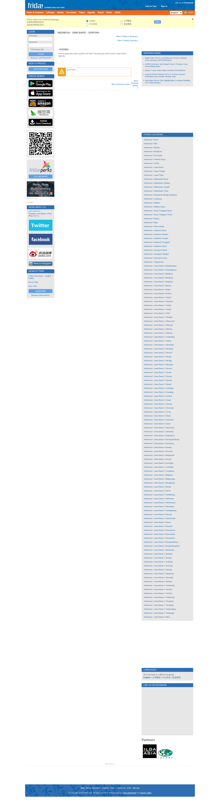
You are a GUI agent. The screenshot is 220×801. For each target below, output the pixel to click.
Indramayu (170, 428)
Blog (82, 788)
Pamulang (170, 506)
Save (157, 22)
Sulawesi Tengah (161, 238)
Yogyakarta (158, 262)
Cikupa (168, 357)
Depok (168, 416)
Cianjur (168, 305)
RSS (129, 788)
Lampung (158, 199)
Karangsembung (172, 439)
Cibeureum (170, 321)
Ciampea (169, 301)
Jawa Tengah (159, 171)
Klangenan (170, 455)
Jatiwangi (169, 432)
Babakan (169, 274)
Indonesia (64, 32)
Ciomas (169, 376)
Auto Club (33, 286)
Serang (169, 558)
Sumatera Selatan (161, 254)
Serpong (93, 32)
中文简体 (166, 677)
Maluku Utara (159, 207)
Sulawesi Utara (160, 246)
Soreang (169, 566)
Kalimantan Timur (161, 191)
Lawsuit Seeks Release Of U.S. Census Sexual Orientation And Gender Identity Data (165, 75)
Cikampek (170, 345)
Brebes (169, 293)
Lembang (169, 467)
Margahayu (170, 483)
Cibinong (169, 325)
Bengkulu (158, 151)
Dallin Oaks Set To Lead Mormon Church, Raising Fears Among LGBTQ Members (165, 59)
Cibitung (169, 329)
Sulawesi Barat (160, 230)
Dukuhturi (170, 420)
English (147, 677)
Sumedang (170, 585)
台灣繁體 (156, 677)
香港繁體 (176, 677)
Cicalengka (170, 337)
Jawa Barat (79, 32)
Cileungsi (169, 364)
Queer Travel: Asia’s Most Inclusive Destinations (165, 70)
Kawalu (169, 447)
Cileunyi (169, 368)
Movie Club (33, 282)
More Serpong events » (121, 84)
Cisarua (169, 404)
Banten (157, 147)
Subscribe (40, 291)
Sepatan (169, 554)
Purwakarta (170, 530)
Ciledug (169, 361)
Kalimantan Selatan (162, 183)
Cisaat (168, 400)
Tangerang (170, 597)
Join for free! (151, 6)
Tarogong (169, 601)
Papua (156, 218)
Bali (155, 144)
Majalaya (169, 475)
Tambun (169, 589)
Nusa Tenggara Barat (163, 211)
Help (112, 788)
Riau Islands (159, 226)
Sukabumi (170, 574)
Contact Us (120, 788)
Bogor (168, 289)
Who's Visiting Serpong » (128, 40)
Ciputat (168, 384)
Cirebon (169, 396)
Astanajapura (170, 270)
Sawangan (170, 550)
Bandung (169, 278)
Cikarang (169, 349)
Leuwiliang (170, 471)
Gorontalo (158, 155)
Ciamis (168, 297)
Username (33, 36)
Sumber (169, 581)
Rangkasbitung (172, 542)
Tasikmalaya (171, 609)
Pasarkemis (170, 518)
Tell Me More (41, 176)
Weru (168, 617)
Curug (168, 412)
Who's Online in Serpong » (127, 36)
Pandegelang (171, 510)
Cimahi (168, 372)
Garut (168, 424)
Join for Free (40, 69)
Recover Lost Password (40, 58)
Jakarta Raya (159, 159)
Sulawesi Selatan (161, 234)
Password (33, 42)
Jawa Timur (159, 175)
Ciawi (168, 313)
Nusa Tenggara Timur (163, 215)
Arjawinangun (171, 266)
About (88, 788)
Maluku (157, 203)
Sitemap (136, 788)
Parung (169, 514)
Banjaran (169, 282)
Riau (156, 222)
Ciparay (169, 380)
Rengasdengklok (173, 546)
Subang (169, 570)
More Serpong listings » (134, 84)
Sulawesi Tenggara (162, 242)
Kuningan (169, 463)
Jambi (156, 163)
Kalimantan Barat (161, 179)
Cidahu (168, 341)
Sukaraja (169, 577)
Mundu (168, 487)
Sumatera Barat (160, 250)
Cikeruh (169, 353)
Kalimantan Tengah (162, 187)
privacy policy (146, 793)
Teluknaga (170, 613)
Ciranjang (169, 388)
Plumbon (169, 526)
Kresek (169, 459)
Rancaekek (170, 534)
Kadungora (170, 435)
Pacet (168, 491)
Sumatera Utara (160, 258)
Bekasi (168, 286)
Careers (105, 788)
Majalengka (170, 479)
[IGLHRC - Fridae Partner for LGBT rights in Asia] (165, 758)
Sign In (164, 6)
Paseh (168, 522)
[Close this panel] (192, 20)
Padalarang (170, 495)
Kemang (169, 451)
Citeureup (170, 408)
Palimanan (170, 499)
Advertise (96, 788)
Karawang (170, 443)
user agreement (129, 793)
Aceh (156, 140)
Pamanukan (170, 503)
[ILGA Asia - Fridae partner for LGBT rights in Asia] (149, 758)
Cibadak (169, 317)
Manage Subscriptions (40, 295)
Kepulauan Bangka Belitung (165, 195)
